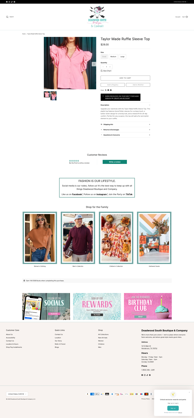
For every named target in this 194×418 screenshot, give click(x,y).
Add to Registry (112, 85)
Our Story (58, 341)
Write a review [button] (115, 162)
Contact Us (10, 341)
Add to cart (125, 78)
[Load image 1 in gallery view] (70, 63)
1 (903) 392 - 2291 (148, 370)
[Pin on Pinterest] (111, 90)
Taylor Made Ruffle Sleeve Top (36, 34)
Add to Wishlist (138, 85)
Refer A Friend (60, 344)
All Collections (103, 334)
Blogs (57, 347)
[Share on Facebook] (108, 90)
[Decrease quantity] (102, 67)
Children (101, 344)
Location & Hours (12, 344)
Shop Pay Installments (14, 347)
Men (99, 347)
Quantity (104, 63)
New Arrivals (102, 338)
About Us (9, 334)
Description (105, 105)
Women (101, 341)
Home (24, 34)
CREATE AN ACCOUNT (122, 98)
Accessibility (10, 338)
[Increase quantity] (110, 67)
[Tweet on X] (105, 90)
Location (58, 338)
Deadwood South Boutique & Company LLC (23, 399)
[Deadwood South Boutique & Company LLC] (97, 17)
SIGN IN (108, 98)
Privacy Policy (145, 399)
